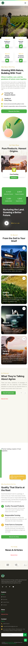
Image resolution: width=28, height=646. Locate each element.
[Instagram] (2, 586)
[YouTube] (13, 586)
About (4, 596)
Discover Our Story (14, 111)
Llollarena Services (12, 643)
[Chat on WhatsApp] (25, 640)
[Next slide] (7, 30)
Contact (5, 604)
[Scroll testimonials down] (25, 392)
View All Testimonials (8, 392)
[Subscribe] (25, 634)
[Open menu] (25, 2)
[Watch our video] (6, 223)
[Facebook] (6, 586)
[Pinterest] (9, 586)
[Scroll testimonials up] (21, 392)
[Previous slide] (2, 30)
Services (5, 599)
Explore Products (7, 24)
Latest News (6, 602)
